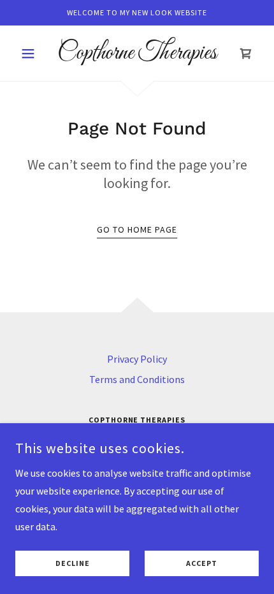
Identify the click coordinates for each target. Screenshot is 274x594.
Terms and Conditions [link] (137, 379)
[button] (33, 53)
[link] (137, 53)
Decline (72, 564)
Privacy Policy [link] (137, 358)
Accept (201, 564)
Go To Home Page (137, 229)
